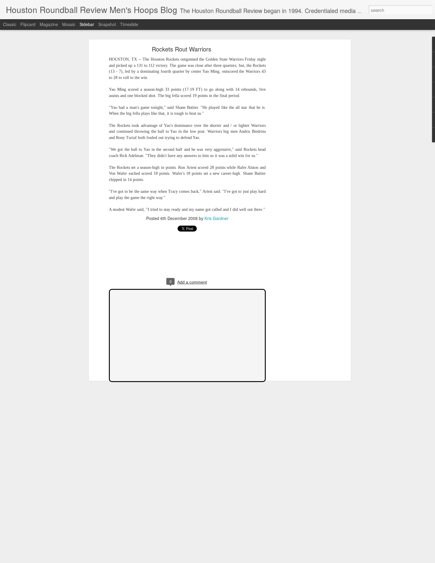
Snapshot (107, 24)
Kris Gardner (216, 218)
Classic (9, 24)
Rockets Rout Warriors (181, 49)
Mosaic (68, 24)
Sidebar (87, 24)
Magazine (49, 24)
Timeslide (129, 24)
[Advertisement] (298, 140)
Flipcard (28, 24)
